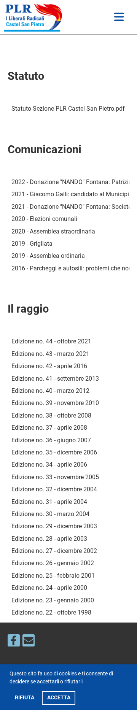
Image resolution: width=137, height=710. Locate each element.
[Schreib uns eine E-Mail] (28, 642)
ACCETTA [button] (58, 697)
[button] (85, 682)
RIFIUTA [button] (24, 697)
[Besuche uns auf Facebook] (14, 642)
